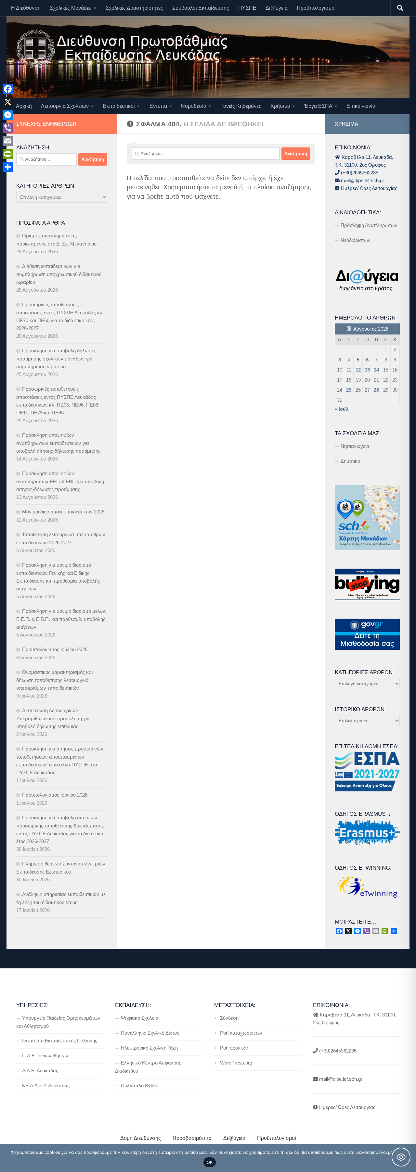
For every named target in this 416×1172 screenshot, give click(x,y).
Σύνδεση (229, 1018)
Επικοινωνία (360, 106)
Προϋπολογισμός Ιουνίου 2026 (54, 795)
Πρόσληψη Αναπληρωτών (369, 225)
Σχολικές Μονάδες (71, 8)
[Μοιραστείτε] (7, 166)
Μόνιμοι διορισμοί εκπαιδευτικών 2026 (63, 511)
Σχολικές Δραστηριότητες (134, 8)
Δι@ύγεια (277, 8)
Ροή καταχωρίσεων (241, 1033)
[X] (7, 101)
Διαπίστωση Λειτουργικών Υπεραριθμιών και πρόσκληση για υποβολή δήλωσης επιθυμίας (53, 718)
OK (210, 1162)
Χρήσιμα (280, 106)
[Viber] (7, 127)
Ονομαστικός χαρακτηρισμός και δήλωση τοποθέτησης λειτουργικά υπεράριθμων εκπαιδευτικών (54, 680)
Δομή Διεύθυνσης (140, 1138)
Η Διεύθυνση (26, 8)
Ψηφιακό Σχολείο (139, 1018)
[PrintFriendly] (7, 153)
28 (376, 390)
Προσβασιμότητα (192, 1138)
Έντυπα (158, 106)
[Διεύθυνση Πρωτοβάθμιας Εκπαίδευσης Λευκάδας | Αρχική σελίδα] (122, 48)
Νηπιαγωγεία (355, 446)
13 (367, 369)
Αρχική (24, 106)
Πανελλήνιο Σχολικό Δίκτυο (150, 1033)
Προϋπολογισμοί (316, 8)
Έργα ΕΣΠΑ (318, 106)
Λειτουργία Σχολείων (65, 106)
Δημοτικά (350, 461)
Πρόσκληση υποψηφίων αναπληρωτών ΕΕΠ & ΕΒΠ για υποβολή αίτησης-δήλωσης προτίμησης (60, 481)
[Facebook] (7, 88)
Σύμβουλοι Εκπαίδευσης (200, 8)
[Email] (7, 140)
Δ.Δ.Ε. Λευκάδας (40, 1070)
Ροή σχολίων (234, 1048)
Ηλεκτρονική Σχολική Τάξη (149, 1048)
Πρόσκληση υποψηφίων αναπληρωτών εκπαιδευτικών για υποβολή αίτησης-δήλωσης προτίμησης (58, 443)
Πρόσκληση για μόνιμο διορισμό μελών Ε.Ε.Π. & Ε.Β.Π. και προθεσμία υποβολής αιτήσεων (61, 619)
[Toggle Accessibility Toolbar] (401, 1157)
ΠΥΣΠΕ (247, 8)
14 (376, 369)
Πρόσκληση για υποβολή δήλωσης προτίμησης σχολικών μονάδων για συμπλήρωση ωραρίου (56, 358)
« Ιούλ (341, 409)
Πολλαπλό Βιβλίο (139, 1085)
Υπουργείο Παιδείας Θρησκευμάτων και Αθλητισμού (58, 1022)
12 (358, 369)
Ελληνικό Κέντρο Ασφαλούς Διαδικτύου (148, 1067)
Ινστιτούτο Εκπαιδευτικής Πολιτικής (59, 1040)
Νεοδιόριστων (355, 240)
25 (348, 390)
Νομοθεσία (193, 106)
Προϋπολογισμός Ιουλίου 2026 (54, 649)
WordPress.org (236, 1062)
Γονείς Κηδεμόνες (240, 106)
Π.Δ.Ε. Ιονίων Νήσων (45, 1055)
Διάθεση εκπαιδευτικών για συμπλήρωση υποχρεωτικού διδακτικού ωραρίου (58, 274)
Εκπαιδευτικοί (119, 106)
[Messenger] (7, 114)
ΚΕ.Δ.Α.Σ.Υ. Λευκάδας (46, 1085)
